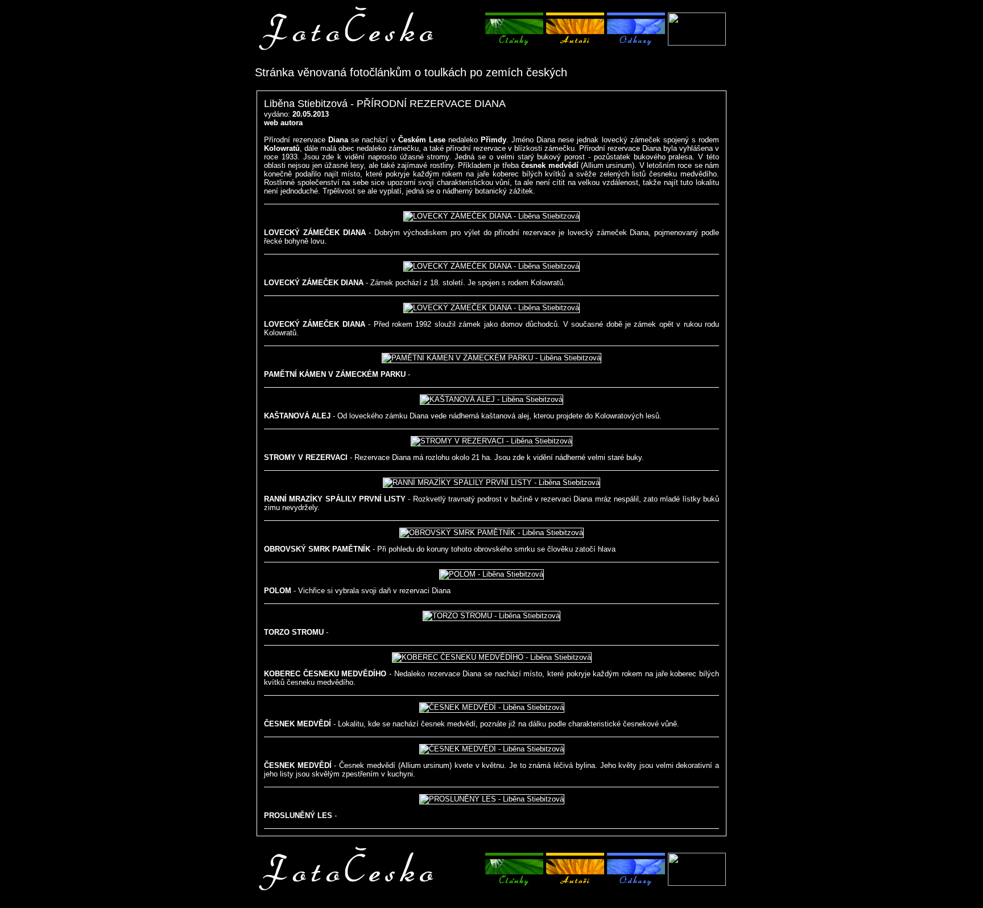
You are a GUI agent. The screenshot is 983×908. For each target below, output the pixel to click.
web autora (283, 122)
